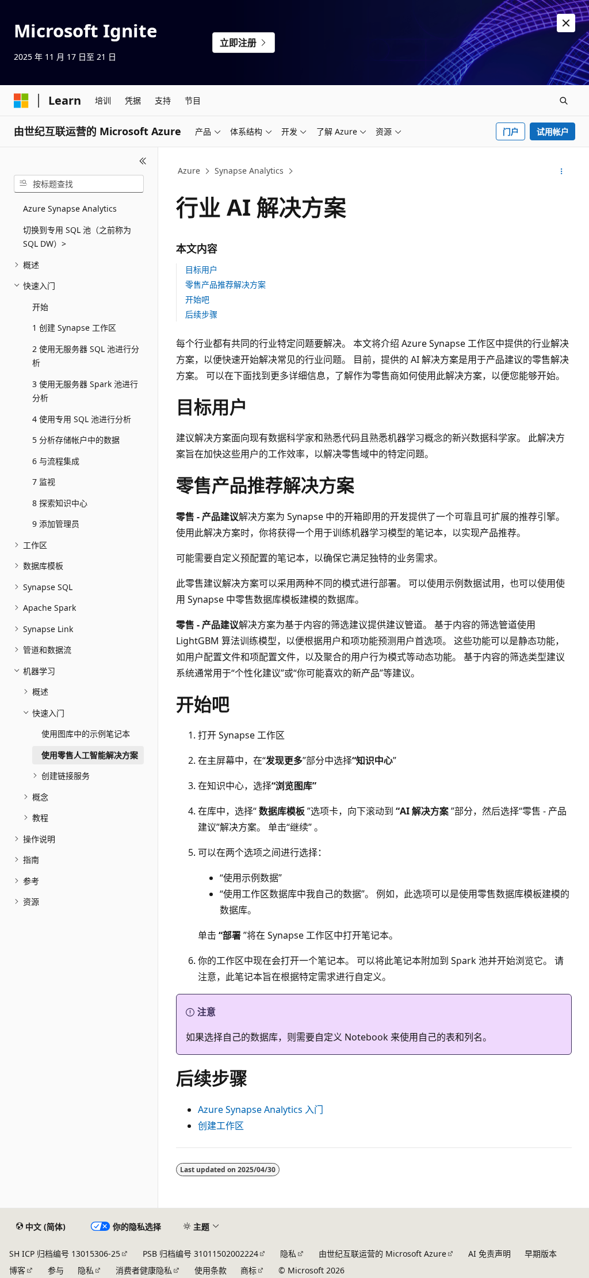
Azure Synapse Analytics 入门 (260, 1109)
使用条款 (210, 1270)
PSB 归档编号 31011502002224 (200, 1253)
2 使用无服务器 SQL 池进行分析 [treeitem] (85, 356)
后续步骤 (201, 314)
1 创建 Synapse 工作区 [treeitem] (74, 327)
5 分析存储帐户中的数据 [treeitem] (76, 439)
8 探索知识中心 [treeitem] (59, 503)
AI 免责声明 (489, 1253)
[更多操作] (561, 171)
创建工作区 (221, 1125)
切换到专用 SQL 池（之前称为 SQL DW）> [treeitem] (77, 237)
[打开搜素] (563, 100)
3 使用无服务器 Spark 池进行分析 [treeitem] (85, 391)
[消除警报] (566, 23)
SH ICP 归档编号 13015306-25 (64, 1253)
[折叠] (143, 161)
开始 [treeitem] (40, 306)
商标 (248, 1270)
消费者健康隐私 (144, 1270)
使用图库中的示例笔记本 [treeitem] (85, 733)
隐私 (288, 1253)
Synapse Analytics (249, 170)
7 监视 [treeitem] (43, 481)
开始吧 (197, 299)
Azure (189, 170)
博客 (17, 1270)
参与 (56, 1270)
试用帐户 (553, 131)
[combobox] (79, 184)
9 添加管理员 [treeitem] (55, 523)
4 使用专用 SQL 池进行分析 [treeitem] (81, 419)
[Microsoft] (21, 100)
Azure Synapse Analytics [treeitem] (70, 208)
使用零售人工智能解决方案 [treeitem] (89, 754)
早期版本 (541, 1253)
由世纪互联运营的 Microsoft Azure (382, 1253)
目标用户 (201, 269)
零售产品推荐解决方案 (225, 284)
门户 (511, 131)
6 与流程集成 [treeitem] (55, 461)
